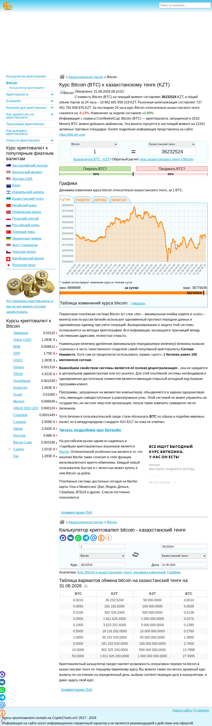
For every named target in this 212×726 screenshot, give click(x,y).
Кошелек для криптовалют (26, 107)
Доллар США (22, 179)
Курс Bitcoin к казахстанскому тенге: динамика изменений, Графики (129, 572)
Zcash (17, 394)
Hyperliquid (21, 381)
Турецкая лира (23, 232)
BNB (16, 346)
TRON (18, 374)
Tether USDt (22, 340)
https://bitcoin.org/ (72, 134)
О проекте (201, 710)
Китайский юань (24, 205)
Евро (16, 185)
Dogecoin (20, 387)
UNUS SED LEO (25, 408)
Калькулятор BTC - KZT (91, 159)
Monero (18, 401)
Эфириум (20, 333)
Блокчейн (13, 101)
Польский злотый (25, 218)
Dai (15, 456)
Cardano (19, 422)
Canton (18, 449)
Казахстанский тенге (28, 198)
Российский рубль (26, 225)
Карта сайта (182, 710)
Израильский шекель (28, 192)
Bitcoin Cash (22, 442)
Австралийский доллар (30, 165)
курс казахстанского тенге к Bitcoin (166, 159)
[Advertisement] (106, 42)
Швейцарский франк (28, 258)
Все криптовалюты (62, 76)
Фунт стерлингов (25, 245)
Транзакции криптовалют (25, 124)
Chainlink (20, 415)
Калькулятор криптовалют (26, 76)
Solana (18, 367)
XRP (16, 353)
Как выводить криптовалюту (17, 132)
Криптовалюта (17, 94)
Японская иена (23, 265)
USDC (18, 360)
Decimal (19, 435)
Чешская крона (24, 251)
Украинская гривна (26, 238)
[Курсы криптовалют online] (7, 6)
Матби (64, 451)
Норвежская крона (26, 212)
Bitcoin (11, 83)
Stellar (18, 428)
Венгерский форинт (27, 172)
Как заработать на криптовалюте (20, 116)
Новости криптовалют (23, 140)
